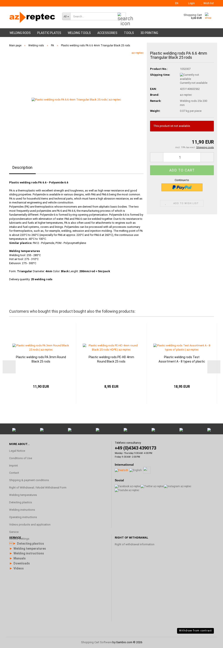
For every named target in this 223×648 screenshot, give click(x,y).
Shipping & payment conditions (29, 480)
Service (14, 532)
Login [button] (191, 3)
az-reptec (138, 52)
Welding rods (20, 33)
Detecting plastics (20, 502)
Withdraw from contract (195, 630)
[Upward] (211, 592)
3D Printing (149, 33)
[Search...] (122, 16)
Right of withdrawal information (134, 544)
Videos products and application (30, 524)
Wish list (208, 3)
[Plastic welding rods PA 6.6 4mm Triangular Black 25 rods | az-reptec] (76, 99)
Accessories (107, 33)
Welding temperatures (23, 495)
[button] (175, 3)
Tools (129, 33)
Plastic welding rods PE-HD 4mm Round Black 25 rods (111, 359)
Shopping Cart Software (96, 642)
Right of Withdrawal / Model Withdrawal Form (37, 487)
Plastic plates (49, 33)
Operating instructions (23, 517)
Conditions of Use (20, 458)
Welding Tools (79, 33)
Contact (14, 472)
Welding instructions (22, 509)
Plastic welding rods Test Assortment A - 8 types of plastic (182, 359)
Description (22, 167)
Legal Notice (17, 450)
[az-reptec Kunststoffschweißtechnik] (32, 17)
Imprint (13, 465)
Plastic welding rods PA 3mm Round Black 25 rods (41, 359)
